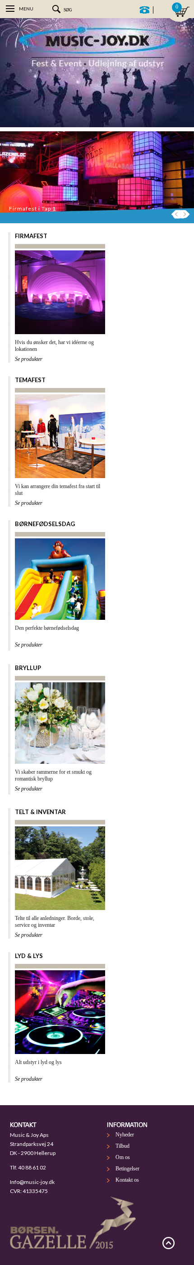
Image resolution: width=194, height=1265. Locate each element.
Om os (122, 1157)
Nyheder (124, 1134)
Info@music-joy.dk (32, 1182)
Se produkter (28, 359)
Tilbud (122, 1146)
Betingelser (127, 1168)
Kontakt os (127, 1180)
